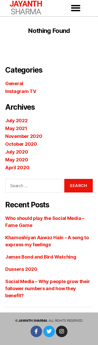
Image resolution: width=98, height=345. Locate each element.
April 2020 (17, 167)
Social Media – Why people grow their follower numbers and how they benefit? (47, 288)
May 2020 (16, 159)
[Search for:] (32, 187)
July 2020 (16, 152)
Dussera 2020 (21, 269)
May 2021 (16, 128)
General (14, 83)
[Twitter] (49, 331)
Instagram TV (20, 91)
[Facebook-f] (36, 331)
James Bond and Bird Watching (40, 257)
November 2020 (23, 136)
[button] (75, 8)
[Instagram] (61, 331)
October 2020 (21, 144)
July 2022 (16, 120)
